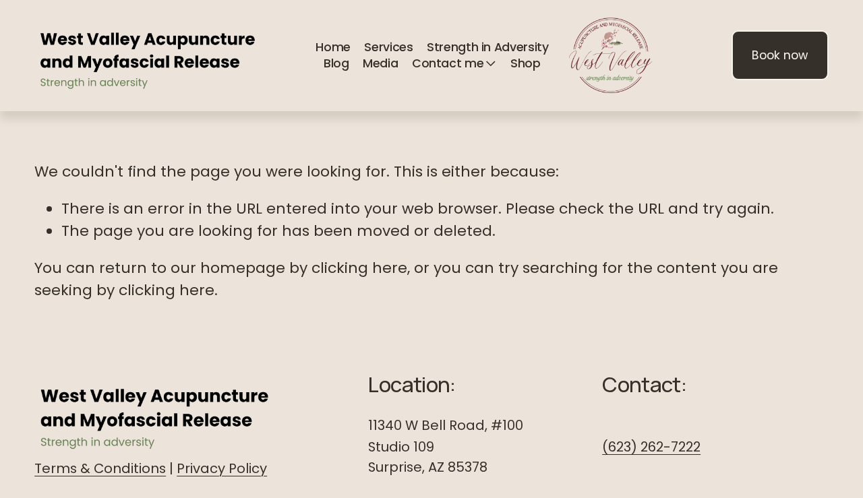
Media (380, 63)
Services (388, 47)
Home (333, 47)
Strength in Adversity (488, 47)
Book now (780, 55)
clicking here (359, 267)
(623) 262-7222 (651, 446)
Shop (525, 63)
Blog (336, 63)
